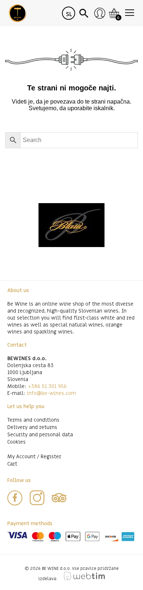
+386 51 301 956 (47, 386)
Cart (12, 463)
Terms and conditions (33, 420)
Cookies (16, 441)
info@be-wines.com (51, 393)
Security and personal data (40, 434)
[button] (85, 13)
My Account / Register (34, 456)
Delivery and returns (32, 427)
